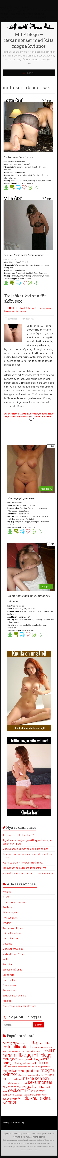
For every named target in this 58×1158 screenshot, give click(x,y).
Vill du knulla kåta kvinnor (27, 1100)
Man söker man (11, 938)
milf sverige (31, 1066)
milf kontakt (29, 1063)
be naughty (10, 1043)
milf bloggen (23, 1059)
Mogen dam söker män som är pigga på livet (25, 849)
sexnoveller (9, 1094)
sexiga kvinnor (32, 1086)
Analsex (7, 891)
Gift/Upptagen (10, 912)
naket (20, 1079)
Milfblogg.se (19, 1134)
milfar (7, 1055)
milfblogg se (35, 1059)
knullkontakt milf (26, 1051)
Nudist (6, 959)
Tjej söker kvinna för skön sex (25, 298)
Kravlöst (7, 923)
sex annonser (11, 1087)
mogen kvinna (11, 1070)
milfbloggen (10, 1059)
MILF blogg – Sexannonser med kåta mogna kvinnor (29, 40)
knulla (42, 1047)
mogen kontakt (44, 1066)
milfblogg (22, 1055)
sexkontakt (19, 1090)
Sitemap (6, 1122)
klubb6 (34, 1047)
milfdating (17, 1063)
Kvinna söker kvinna (36, 308)
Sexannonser (21, 311)
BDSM (6, 897)
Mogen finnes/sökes (13, 949)
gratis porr (27, 1043)
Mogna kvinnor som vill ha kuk (31, 1075)
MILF (50, 1050)
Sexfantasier (9, 990)
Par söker (7, 964)
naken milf (12, 1079)
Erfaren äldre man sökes (15, 902)
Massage (7, 943)
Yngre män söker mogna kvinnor (19, 1006)
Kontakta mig (18, 1122)
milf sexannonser (18, 1067)
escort (19, 1043)
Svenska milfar (40, 1095)
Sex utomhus (9, 980)
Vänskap (7, 1001)
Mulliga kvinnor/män (13, 954)
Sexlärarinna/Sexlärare (14, 995)
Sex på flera (8, 975)
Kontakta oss (25, 1146)
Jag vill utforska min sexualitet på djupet (23, 862)
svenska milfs (10, 1098)
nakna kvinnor (35, 1078)
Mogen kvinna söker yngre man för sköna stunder (28, 873)
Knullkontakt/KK (20, 308)
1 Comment (30, 319)
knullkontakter (12, 1052)
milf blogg (41, 1055)
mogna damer (30, 1071)
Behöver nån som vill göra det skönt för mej (25, 868)
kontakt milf (40, 1051)
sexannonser (40, 1082)
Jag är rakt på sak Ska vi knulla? (18, 835)
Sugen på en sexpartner (24, 1095)
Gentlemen (8, 907)
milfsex (7, 1066)
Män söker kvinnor (12, 933)
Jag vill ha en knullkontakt (26, 1044)
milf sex (41, 1063)
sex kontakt (37, 1091)
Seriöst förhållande (12, 969)
